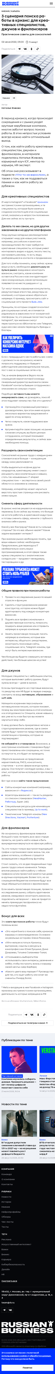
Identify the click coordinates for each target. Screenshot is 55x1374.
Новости (6, 1197)
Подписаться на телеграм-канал (26, 1023)
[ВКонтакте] (10, 1310)
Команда (7, 1174)
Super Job (22, 802)
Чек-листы (7, 1222)
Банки (5, 1249)
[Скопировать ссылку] (37, 49)
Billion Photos (40, 1001)
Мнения (6, 11)
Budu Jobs (36, 302)
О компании (8, 1179)
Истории (6, 1202)
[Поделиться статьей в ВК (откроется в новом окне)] (25, 49)
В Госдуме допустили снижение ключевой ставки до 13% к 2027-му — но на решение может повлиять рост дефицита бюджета (19, 1148)
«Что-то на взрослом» (30, 174)
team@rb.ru (8, 1303)
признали (42, 202)
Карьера (15, 11)
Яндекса (26, 791)
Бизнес (5, 1255)
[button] (51, 3)
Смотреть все (9, 1281)
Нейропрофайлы (11, 1212)
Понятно (27, 1368)
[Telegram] (4, 1310)
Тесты (5, 1227)
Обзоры (6, 1217)
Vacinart (21, 818)
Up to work (40, 810)
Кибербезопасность (13, 1265)
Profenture (33, 818)
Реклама (6, 1240)
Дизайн (6, 1269)
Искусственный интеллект (16, 1244)
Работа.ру (10, 802)
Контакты (7, 1184)
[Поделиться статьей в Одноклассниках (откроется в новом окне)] (31, 49)
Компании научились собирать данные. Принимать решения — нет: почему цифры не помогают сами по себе (19, 1083)
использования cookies (15, 1356)
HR (14, 98)
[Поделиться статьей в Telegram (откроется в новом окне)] (19, 49)
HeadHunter (39, 798)
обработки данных (40, 1356)
